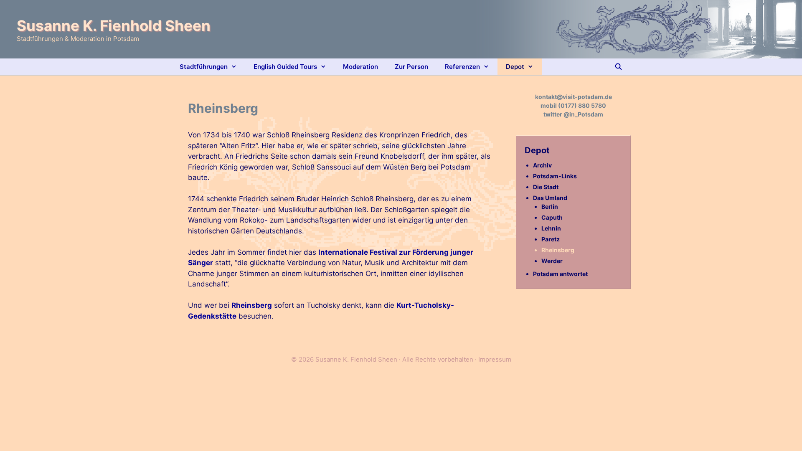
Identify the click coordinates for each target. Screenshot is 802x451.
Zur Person (411, 67)
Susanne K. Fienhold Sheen (114, 25)
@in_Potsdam (583, 114)
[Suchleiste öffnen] (618, 66)
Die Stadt (545, 186)
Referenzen (462, 67)
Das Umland (550, 197)
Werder (552, 260)
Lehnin (551, 228)
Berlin (549, 206)
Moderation (360, 67)
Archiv (542, 165)
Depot (515, 67)
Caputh (552, 217)
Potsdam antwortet (560, 273)
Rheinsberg (251, 305)
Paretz (550, 239)
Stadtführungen (204, 67)
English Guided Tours (285, 67)
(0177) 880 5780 (582, 105)
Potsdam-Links (555, 176)
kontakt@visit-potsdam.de (573, 96)
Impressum (494, 359)
